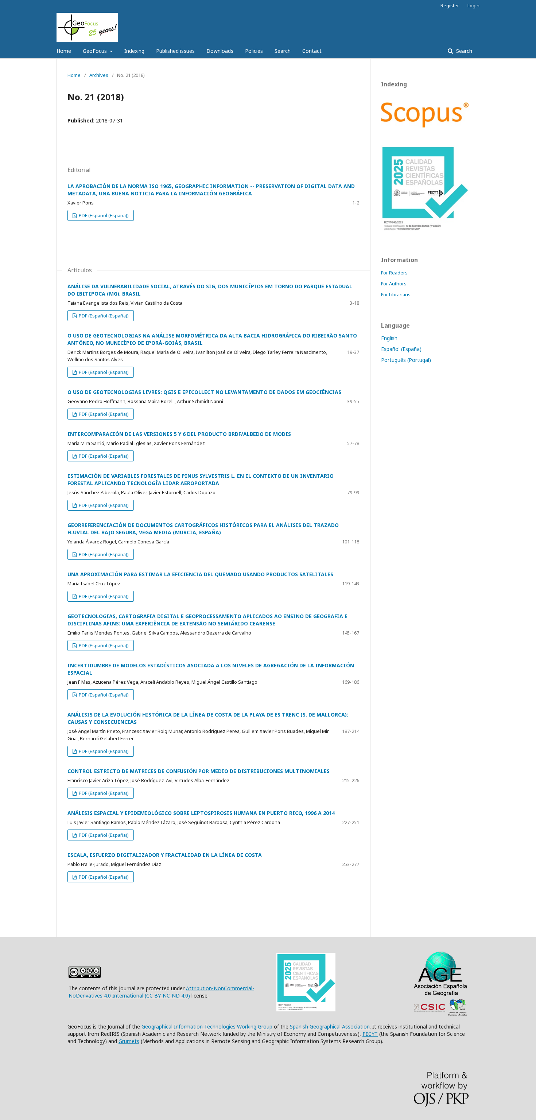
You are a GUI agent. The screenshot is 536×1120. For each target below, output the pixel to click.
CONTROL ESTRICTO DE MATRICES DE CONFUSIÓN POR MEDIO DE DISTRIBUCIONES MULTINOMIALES (198, 771)
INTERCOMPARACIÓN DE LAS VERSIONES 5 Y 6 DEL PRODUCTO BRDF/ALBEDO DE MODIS (179, 433)
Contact (312, 50)
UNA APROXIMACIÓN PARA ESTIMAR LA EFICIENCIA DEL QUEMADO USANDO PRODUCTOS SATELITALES (200, 574)
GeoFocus (95, 50)
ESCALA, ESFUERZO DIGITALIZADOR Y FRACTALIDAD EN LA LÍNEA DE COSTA (164, 854)
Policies (254, 50)
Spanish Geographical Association (330, 1026)
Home (64, 50)
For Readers (394, 272)
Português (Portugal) (406, 359)
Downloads (219, 50)
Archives (98, 75)
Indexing (134, 50)
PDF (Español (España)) (103, 215)
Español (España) (401, 349)
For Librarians (396, 294)
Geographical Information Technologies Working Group (206, 1026)
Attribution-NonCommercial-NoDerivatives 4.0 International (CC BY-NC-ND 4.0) (161, 992)
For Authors (394, 283)
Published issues (175, 50)
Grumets (129, 1041)
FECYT (370, 1033)
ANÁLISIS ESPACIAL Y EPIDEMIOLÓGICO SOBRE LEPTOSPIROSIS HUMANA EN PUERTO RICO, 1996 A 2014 (201, 812)
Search (283, 50)
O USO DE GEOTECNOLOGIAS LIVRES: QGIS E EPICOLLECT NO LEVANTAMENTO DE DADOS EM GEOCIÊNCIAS (204, 392)
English (389, 338)
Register (449, 5)
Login (473, 5)
